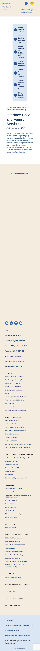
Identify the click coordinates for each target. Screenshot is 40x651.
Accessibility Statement (12, 630)
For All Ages (9, 474)
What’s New (10, 524)
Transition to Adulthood (13, 468)
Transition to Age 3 (11, 461)
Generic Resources (11, 437)
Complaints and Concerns (16, 598)
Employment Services (12, 420)
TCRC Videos (9, 503)
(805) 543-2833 (22, 346)
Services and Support (14, 417)
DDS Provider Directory (13, 558)
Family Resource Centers (13, 488)
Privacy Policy (9, 620)
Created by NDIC (20, 649)
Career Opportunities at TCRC (15, 396)
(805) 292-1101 (16, 366)
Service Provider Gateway (16, 534)
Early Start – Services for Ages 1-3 (17, 458)
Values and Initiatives (12, 383)
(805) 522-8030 (18, 361)
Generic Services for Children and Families (21, 52)
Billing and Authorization (14, 538)
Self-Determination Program (17, 584)
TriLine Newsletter (11, 500)
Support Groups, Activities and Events (18, 444)
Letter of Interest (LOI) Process (16, 561)
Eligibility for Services (13, 577)
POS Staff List (10, 548)
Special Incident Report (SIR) (15, 541)
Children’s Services (11, 464)
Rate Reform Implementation (15, 544)
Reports (7, 393)
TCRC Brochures (10, 507)
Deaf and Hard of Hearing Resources (17, 447)
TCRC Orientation (11, 517)
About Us (9, 373)
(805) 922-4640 (19, 341)
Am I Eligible (9, 403)
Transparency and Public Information (17, 635)
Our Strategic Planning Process (15, 380)
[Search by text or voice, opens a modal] (20, 3)
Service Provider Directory (14, 555)
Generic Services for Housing (21, 73)
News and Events (11, 527)
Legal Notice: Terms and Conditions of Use (19, 625)
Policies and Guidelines (13, 386)
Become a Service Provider (14, 551)
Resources (9, 485)
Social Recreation (11, 440)
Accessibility (6, 3)
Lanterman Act (10, 407)
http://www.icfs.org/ (18, 152)
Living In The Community (14, 424)
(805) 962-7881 (21, 335)
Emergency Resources (12, 492)
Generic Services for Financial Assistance (22, 84)
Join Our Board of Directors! (15, 400)
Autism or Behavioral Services (15, 430)
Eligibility (9, 574)
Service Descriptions (12, 434)
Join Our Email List (13, 605)
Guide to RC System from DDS (16, 478)
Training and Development (14, 390)
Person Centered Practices (14, 376)
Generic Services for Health (21, 30)
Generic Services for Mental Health (21, 39)
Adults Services (10, 471)
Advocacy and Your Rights (14, 514)
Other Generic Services (21, 95)
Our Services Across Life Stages (19, 454)
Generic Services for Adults (21, 63)
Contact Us (10, 591)
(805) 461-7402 (18, 351)
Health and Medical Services (14, 427)
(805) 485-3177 (16, 356)
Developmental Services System (15, 410)
